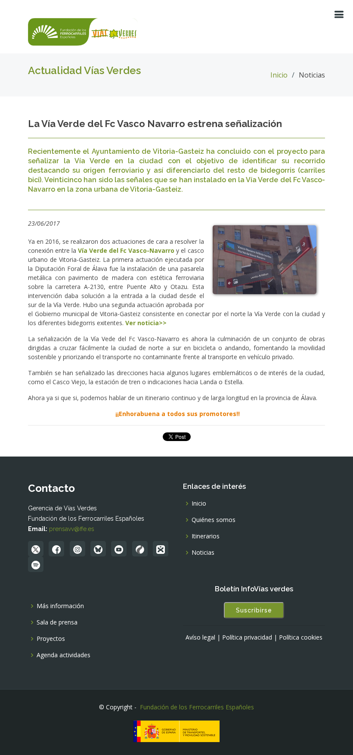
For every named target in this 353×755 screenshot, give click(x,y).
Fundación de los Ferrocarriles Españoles (197, 707)
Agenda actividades (63, 655)
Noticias (203, 553)
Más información (60, 606)
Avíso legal (200, 637)
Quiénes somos (213, 520)
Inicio (279, 75)
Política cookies (300, 637)
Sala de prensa (57, 622)
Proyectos (51, 639)
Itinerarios (206, 536)
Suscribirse (254, 610)
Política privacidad (247, 637)
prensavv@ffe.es (71, 528)
